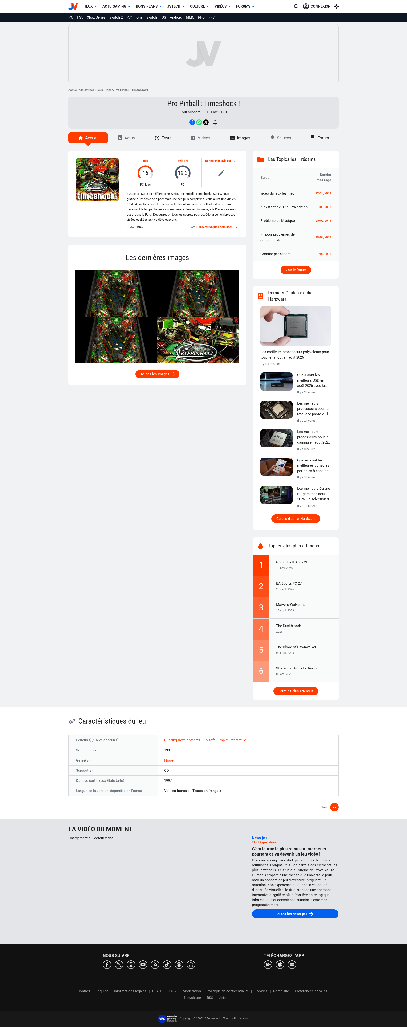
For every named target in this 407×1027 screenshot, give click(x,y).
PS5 (80, 17)
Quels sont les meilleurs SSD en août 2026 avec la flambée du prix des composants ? (312, 380)
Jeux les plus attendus (295, 691)
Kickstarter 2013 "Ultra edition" (284, 207)
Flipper (169, 760)
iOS (163, 17)
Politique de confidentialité (228, 991)
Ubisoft (209, 740)
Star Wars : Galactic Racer (296, 668)
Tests (166, 137)
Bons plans (147, 6)
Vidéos (221, 6)
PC (71, 17)
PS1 (224, 112)
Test (145, 161)
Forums (243, 6)
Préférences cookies (311, 991)
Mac (214, 112)
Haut (324, 807)
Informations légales (130, 991)
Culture (197, 6)
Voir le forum (295, 270)
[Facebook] (107, 964)
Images (243, 137)
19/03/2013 (323, 237)
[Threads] (179, 964)
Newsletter (192, 998)
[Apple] (280, 964)
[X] (119, 964)
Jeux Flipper (105, 90)
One (139, 17)
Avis (180, 161)
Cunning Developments (182, 740)
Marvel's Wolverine (290, 605)
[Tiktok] (167, 964)
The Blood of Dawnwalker (296, 647)
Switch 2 (116, 17)
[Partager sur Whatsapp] (199, 122)
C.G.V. (172, 991)
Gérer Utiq (281, 991)
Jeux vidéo (87, 90)
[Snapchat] (191, 964)
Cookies (261, 991)
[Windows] (292, 964)
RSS (210, 998)
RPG (201, 17)
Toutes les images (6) (157, 374)
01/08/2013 (323, 207)
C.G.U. (157, 991)
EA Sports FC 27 (289, 583)
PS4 (129, 17)
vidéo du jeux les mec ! (278, 193)
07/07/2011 (323, 254)
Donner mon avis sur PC (220, 161)
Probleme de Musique (277, 221)
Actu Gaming (114, 6)
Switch (151, 17)
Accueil (73, 90)
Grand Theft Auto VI (291, 562)
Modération (192, 991)
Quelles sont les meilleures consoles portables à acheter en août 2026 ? (313, 466)
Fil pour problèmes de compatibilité (277, 237)
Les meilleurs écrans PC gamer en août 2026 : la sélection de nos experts (314, 494)
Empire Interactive (232, 740)
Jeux (88, 6)
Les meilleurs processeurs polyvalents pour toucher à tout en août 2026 (294, 354)
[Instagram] (131, 964)
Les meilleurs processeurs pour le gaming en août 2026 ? (313, 437)
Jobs (223, 998)
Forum (323, 137)
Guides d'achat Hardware (295, 519)
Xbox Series (96, 17)
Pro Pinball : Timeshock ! (203, 103)
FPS (211, 17)
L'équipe (102, 991)
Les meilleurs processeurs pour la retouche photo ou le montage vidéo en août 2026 (313, 409)
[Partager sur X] (206, 122)
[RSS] (155, 964)
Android (176, 17)
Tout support (190, 112)
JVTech (173, 6)
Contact (83, 991)
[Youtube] (143, 964)
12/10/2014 (323, 193)
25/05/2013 (323, 220)
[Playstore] (268, 964)
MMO (190, 17)
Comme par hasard (275, 254)
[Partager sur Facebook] (192, 122)
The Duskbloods (289, 626)
